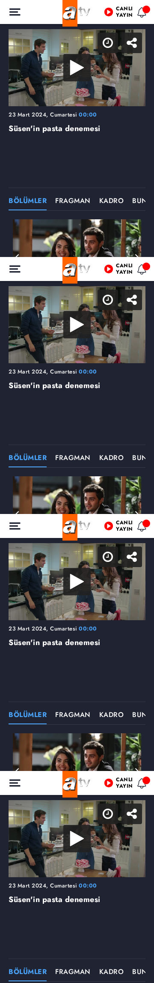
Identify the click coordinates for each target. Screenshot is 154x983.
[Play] (77, 491)
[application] (77, 491)
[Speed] (116, 13)
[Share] (140, 13)
